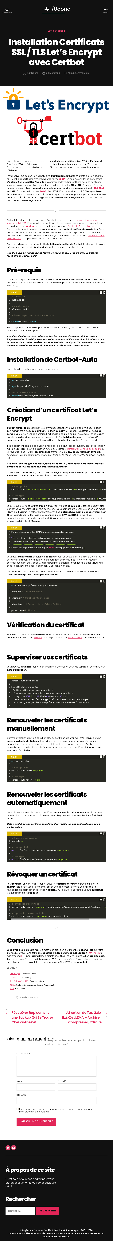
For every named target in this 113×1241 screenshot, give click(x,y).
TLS (35, 997)
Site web (21, 1095)
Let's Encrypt (56, 31)
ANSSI (13, 985)
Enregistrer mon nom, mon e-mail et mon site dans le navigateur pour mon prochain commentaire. (56, 1110)
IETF (12, 988)
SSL (31, 997)
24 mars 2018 (53, 73)
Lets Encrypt (94, 953)
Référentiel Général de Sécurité (84, 449)
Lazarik (34, 73)
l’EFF (23, 956)
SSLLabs (38, 638)
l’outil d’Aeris (75, 638)
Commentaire (25, 1053)
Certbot (30, 226)
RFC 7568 (99, 188)
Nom (20, 1081)
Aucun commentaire (79, 73)
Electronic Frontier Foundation (83, 226)
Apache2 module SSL (19, 981)
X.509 (62, 179)
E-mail (62, 1081)
